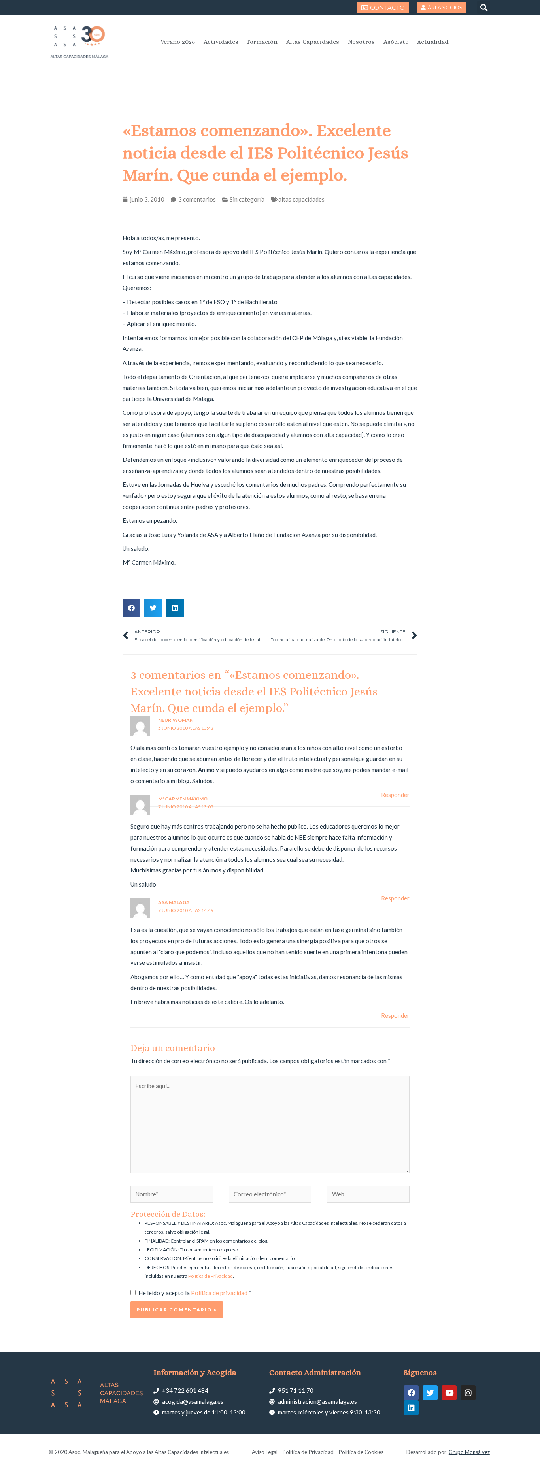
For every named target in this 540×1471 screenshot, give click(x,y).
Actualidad (433, 41)
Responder (395, 794)
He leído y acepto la (194, 1292)
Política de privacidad (220, 1292)
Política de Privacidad (210, 1276)
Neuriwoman (175, 720)
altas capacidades (301, 199)
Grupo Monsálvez (469, 1452)
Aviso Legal (265, 1452)
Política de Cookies (360, 1452)
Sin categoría (247, 199)
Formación (262, 41)
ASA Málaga (174, 902)
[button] (483, 7)
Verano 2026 (177, 41)
